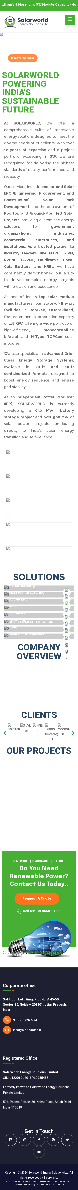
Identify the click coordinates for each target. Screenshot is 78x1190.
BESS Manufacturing (26, 592)
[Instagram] (25, 1140)
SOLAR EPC (18, 599)
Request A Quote (37, 898)
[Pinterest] (53, 1140)
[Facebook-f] (39, 1140)
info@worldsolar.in (27, 1030)
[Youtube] (39, 1152)
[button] (5, 733)
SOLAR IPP (17, 613)
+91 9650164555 (49, 911)
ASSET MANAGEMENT (27, 633)
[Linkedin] (11, 1140)
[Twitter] (67, 1140)
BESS (12, 606)
